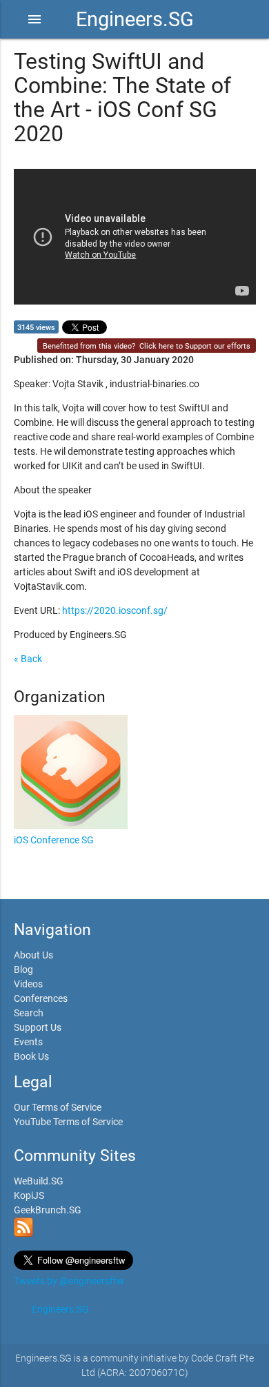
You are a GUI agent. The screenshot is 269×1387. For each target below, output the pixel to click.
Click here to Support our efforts (194, 346)
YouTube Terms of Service (68, 1121)
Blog (23, 969)
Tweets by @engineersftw (69, 1280)
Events (28, 1041)
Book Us (31, 1056)
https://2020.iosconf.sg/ (115, 610)
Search (28, 1012)
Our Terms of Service (57, 1107)
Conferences (41, 998)
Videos (28, 983)
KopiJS (29, 1195)
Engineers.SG (135, 19)
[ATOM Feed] (23, 1233)
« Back (28, 658)
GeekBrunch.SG (47, 1209)
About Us (33, 954)
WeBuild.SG (38, 1180)
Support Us (37, 1027)
